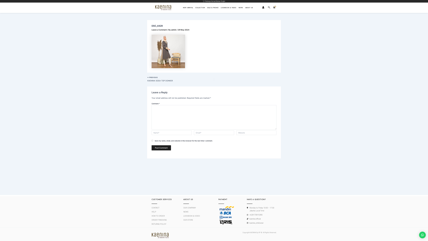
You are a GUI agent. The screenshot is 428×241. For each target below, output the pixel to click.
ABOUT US (249, 8)
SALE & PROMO (213, 8)
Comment (156, 104)
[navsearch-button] (269, 7)
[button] (422, 235)
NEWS (241, 8)
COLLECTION (200, 8)
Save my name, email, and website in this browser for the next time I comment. (184, 141)
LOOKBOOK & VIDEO (228, 8)
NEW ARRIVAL (188, 8)
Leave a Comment (159, 30)
